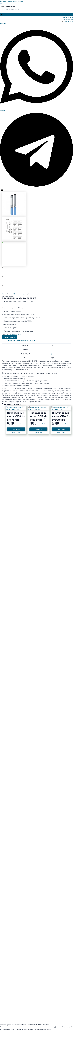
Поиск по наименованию (7, 6)
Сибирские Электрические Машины (11, 1)
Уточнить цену (9, 337)
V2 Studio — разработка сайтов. (10, 1036)
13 (51, 354)
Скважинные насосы (20, 294)
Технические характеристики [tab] (17, 340)
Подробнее (16, 429)
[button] (36, 190)
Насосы (10, 294)
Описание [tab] (31, 340)
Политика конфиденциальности (10, 1031)
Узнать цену (16, 432)
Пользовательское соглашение (10, 1033)
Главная (4, 294)
